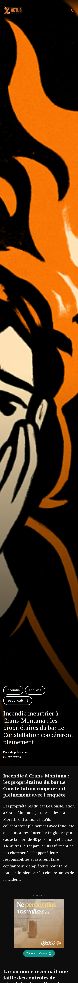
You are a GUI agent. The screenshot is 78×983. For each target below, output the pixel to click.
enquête (35, 690)
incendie (13, 690)
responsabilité (18, 700)
